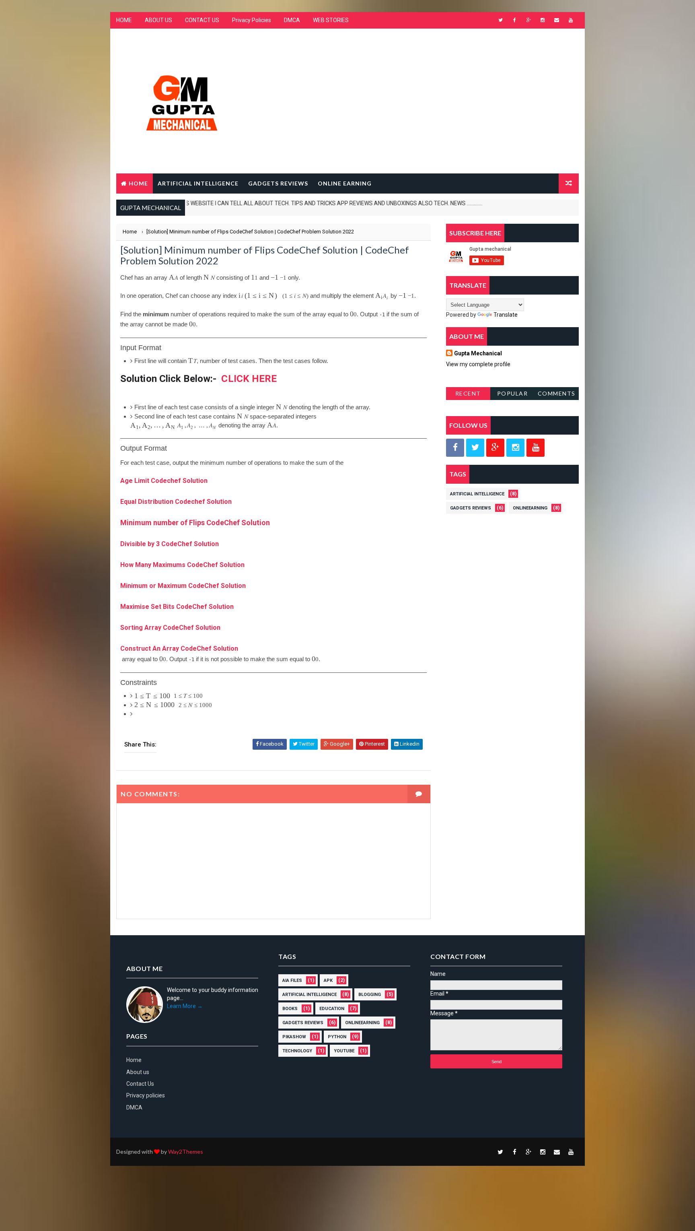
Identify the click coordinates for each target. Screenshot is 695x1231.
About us (137, 1072)
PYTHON (337, 1036)
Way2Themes (185, 1151)
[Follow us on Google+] (495, 448)
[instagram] (543, 20)
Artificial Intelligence (477, 494)
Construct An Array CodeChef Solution (179, 648)
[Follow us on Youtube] (535, 448)
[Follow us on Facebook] (455, 448)
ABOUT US (158, 20)
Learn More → (185, 1006)
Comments (557, 393)
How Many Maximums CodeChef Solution (182, 565)
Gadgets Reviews (470, 508)
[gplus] (528, 20)
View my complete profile (478, 364)
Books (290, 1008)
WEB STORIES (331, 20)
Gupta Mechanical (478, 353)
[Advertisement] (432, 93)
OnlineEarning (530, 508)
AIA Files (292, 980)
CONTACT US (202, 20)
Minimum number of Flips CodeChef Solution (195, 522)
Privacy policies (145, 1095)
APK (328, 980)
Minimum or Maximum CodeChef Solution (183, 586)
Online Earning (345, 183)
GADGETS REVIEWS (278, 183)
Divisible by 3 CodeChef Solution (169, 544)
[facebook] (514, 20)
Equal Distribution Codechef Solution (176, 501)
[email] (557, 20)
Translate (505, 314)
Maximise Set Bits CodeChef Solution (177, 606)
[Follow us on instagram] (515, 448)
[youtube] (571, 20)
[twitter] (500, 20)
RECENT (468, 393)
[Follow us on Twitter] (475, 448)
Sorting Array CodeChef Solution (170, 627)
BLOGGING (369, 994)
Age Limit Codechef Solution (164, 481)
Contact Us (140, 1083)
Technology (297, 1051)
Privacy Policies (251, 20)
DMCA (292, 20)
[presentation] (173, 277)
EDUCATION (331, 1008)
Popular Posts (512, 395)
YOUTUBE (344, 1051)
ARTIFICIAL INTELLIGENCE (198, 183)
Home (138, 183)
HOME (124, 20)
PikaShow (294, 1036)
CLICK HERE (249, 378)
